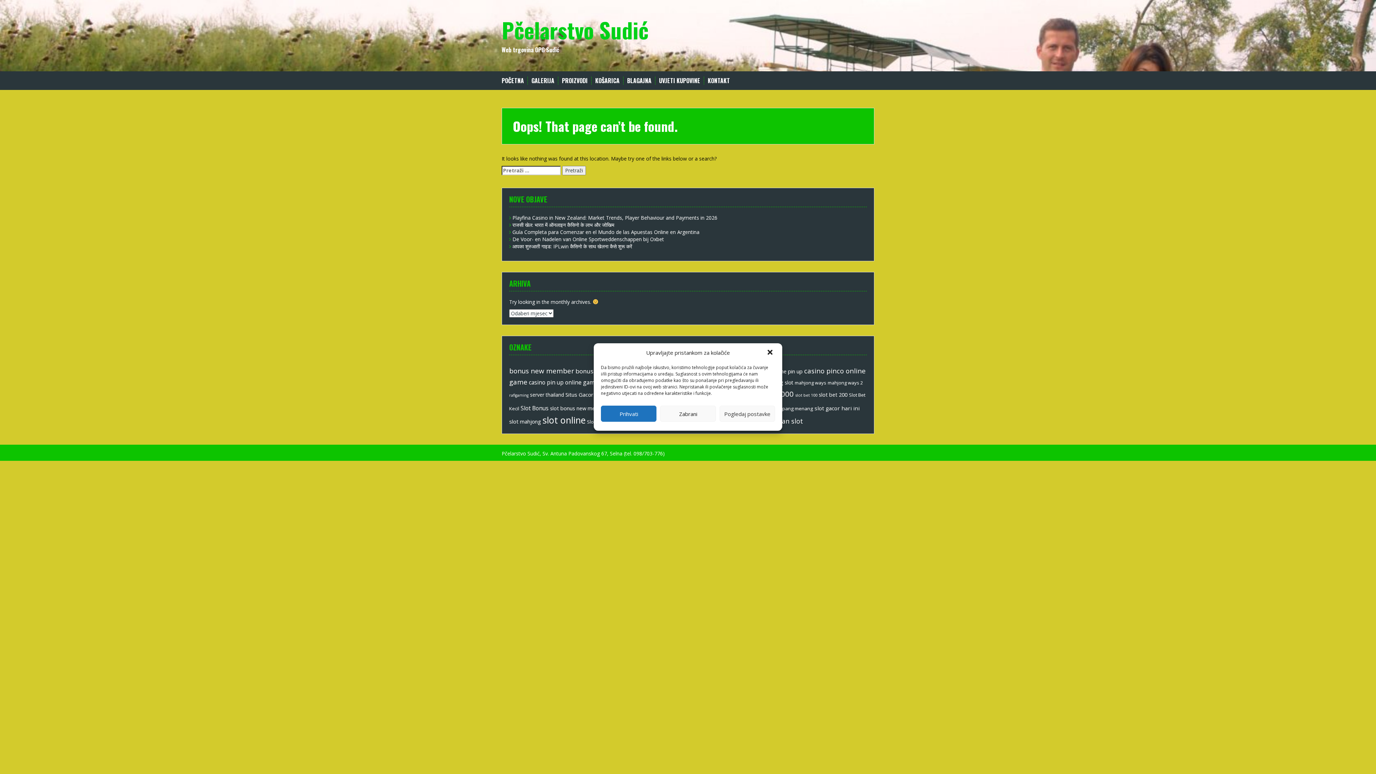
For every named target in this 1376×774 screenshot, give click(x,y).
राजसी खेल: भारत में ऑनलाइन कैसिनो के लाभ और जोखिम (563, 224)
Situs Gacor (579, 394)
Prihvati (629, 413)
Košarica (607, 81)
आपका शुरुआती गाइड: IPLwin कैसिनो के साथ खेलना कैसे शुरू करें (572, 246)
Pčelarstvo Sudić (575, 30)
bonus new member (541, 371)
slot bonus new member (579, 408)
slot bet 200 (833, 394)
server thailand (547, 394)
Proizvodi (575, 81)
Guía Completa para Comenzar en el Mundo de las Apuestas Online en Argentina (605, 232)
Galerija (542, 81)
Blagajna (639, 81)
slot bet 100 (806, 395)
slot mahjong (525, 421)
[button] (770, 353)
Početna (513, 81)
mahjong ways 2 (845, 382)
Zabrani (688, 413)
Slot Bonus (535, 408)
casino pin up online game (563, 382)
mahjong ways (810, 382)
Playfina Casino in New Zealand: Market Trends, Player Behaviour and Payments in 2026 (614, 217)
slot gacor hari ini (837, 408)
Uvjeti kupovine (679, 81)
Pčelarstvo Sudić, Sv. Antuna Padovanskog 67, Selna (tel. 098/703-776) (583, 453)
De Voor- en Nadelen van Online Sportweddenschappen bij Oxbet (588, 239)
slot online (564, 420)
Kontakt (719, 81)
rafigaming (519, 395)
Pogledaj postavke (747, 413)
